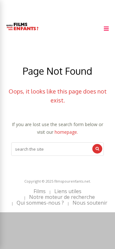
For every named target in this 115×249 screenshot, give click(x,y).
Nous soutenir (90, 202)
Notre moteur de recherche (62, 197)
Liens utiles (67, 191)
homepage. (66, 132)
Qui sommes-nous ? (40, 202)
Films (40, 191)
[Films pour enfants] (22, 31)
